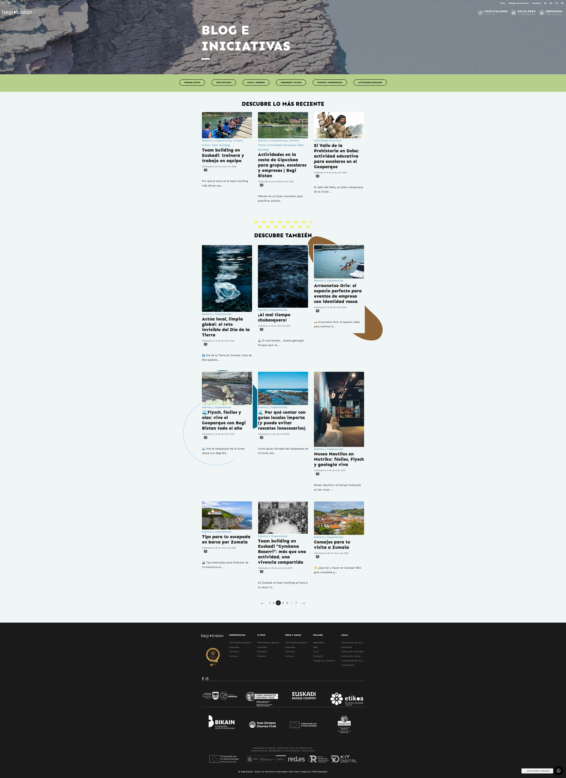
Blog (315, 647)
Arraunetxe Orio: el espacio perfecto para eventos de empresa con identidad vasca (338, 293)
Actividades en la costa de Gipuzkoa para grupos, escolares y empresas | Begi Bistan (282, 165)
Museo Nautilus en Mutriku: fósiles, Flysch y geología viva (339, 459)
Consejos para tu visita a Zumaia (332, 544)
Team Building (223, 82)
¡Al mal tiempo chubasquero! (274, 317)
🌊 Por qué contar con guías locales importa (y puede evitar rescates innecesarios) (282, 420)
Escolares (234, 651)
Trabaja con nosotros (324, 660)
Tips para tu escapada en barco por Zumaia (226, 539)
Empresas (234, 647)
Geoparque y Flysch (291, 82)
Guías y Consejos (256, 82)
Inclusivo (233, 656)
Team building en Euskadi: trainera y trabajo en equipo (223, 155)
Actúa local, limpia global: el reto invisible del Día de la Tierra (226, 327)
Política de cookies (351, 656)
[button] (558, 770)
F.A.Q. (316, 651)
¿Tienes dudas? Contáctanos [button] (538, 771)
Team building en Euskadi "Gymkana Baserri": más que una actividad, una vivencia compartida (282, 551)
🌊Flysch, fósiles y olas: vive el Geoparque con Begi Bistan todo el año (224, 420)
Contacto (318, 656)
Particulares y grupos (240, 642)
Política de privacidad (352, 651)
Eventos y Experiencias (329, 82)
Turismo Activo (192, 82)
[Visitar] (3, 3)
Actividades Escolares (370, 82)
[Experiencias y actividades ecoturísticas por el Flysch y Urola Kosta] (24, 12)
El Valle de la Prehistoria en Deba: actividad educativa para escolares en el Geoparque (336, 156)
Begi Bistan (319, 642)
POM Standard (319, 771)
